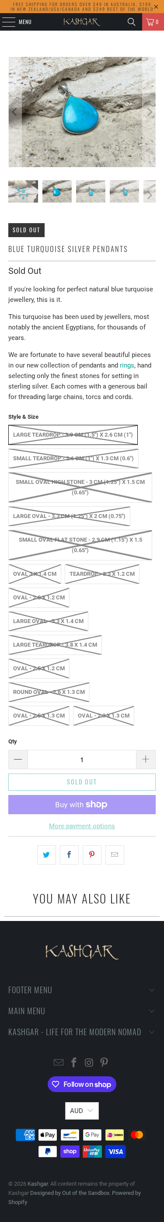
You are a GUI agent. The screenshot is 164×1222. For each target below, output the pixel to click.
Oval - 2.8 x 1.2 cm (39, 597)
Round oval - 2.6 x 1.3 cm (49, 692)
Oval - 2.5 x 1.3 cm (39, 715)
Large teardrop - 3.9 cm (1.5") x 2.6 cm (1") (73, 434)
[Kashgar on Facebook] (73, 1063)
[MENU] (4, 22)
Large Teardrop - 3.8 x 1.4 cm (55, 644)
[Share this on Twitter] (46, 855)
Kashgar (38, 1183)
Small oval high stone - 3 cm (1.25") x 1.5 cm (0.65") (80, 487)
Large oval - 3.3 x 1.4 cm (48, 621)
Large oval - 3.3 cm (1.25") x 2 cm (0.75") (69, 516)
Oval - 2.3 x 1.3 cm (103, 715)
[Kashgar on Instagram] (89, 1063)
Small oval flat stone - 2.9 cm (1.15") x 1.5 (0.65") (80, 544)
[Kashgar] (82, 22)
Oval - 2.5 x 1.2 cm (39, 668)
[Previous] (15, 112)
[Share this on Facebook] (69, 855)
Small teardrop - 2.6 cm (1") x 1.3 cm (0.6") (73, 458)
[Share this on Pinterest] (92, 855)
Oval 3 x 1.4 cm (34, 574)
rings (127, 365)
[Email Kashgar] (59, 1063)
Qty (12, 741)
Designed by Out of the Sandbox (69, 1193)
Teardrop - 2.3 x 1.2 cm (102, 574)
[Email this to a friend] (114, 855)
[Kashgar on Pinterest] (104, 1063)
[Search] (131, 22)
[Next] (149, 112)
